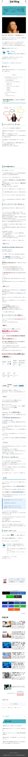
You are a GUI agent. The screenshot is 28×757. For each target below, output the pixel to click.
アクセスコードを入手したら (11, 92)
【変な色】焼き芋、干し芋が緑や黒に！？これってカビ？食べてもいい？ (13, 738)
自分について (9, 83)
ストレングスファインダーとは (11, 78)
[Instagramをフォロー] (8, 606)
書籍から (8, 87)
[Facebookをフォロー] (20, 603)
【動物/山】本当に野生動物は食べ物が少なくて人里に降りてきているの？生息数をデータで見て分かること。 (13, 742)
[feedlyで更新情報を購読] (20, 606)
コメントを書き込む (14, 703)
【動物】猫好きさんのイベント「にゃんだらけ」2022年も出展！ (13, 729)
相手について (9, 84)
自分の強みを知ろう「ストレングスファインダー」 (14, 77)
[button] (18, 596)
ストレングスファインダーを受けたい (13, 86)
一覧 (12, 74)
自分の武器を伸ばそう (10, 80)
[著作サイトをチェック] (8, 603)
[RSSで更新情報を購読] (14, 609)
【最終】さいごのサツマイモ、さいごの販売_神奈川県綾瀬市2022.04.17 (14, 733)
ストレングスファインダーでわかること (13, 81)
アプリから (9, 90)
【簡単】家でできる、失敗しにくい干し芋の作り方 (12, 725)
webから (8, 89)
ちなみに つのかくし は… (10, 95)
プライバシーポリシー (14, 752)
